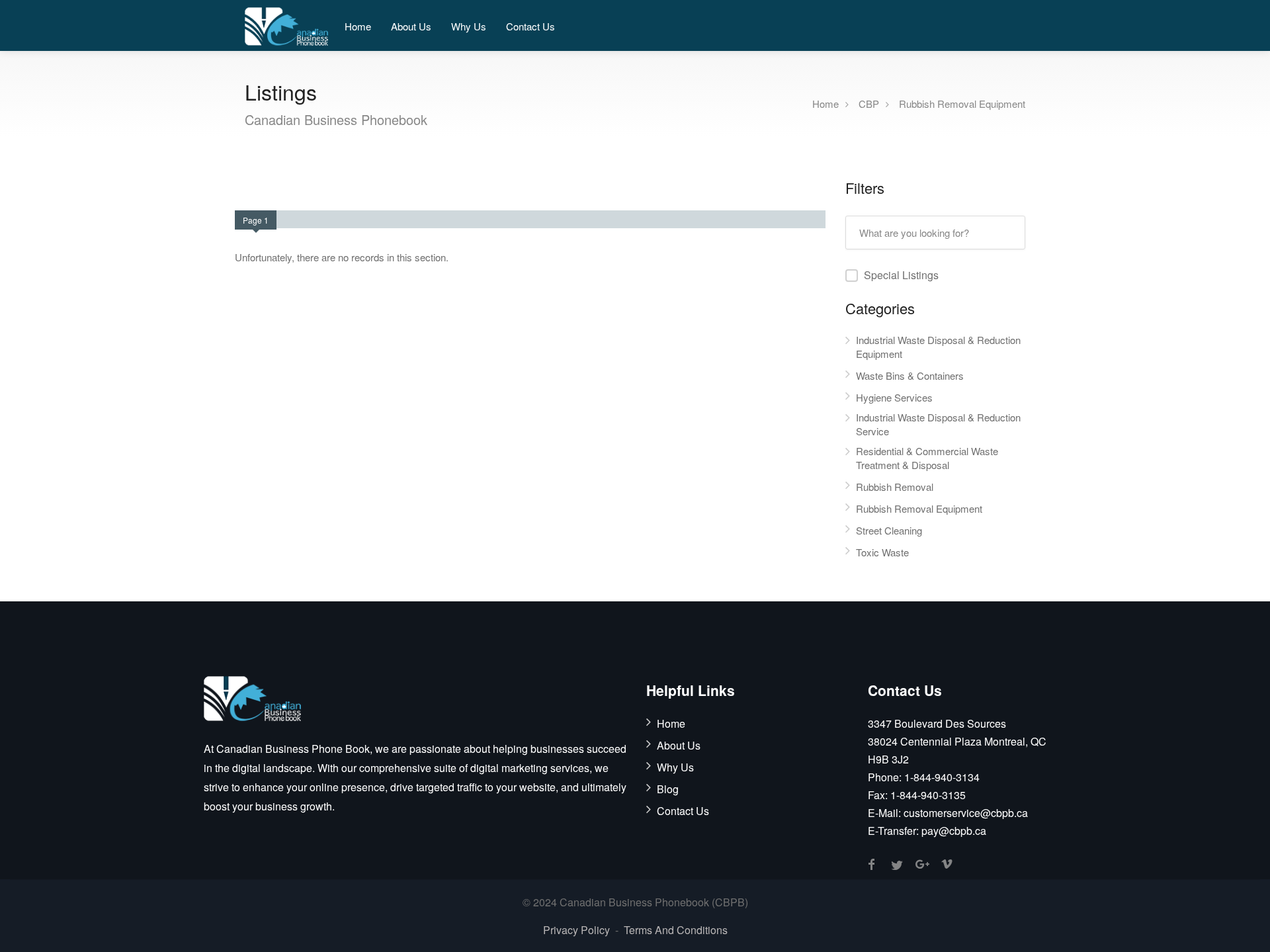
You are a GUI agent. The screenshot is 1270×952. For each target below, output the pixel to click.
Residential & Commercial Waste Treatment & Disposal (927, 458)
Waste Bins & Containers (910, 375)
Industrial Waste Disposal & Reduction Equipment (938, 347)
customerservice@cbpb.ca (966, 812)
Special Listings (901, 274)
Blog (668, 789)
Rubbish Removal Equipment (962, 103)
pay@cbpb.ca (953, 830)
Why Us (468, 26)
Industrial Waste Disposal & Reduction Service (938, 424)
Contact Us (530, 26)
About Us (411, 26)
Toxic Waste (882, 552)
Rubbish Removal (894, 487)
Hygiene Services (894, 397)
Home (358, 26)
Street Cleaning (889, 530)
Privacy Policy (576, 929)
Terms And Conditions (676, 929)
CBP (869, 103)
